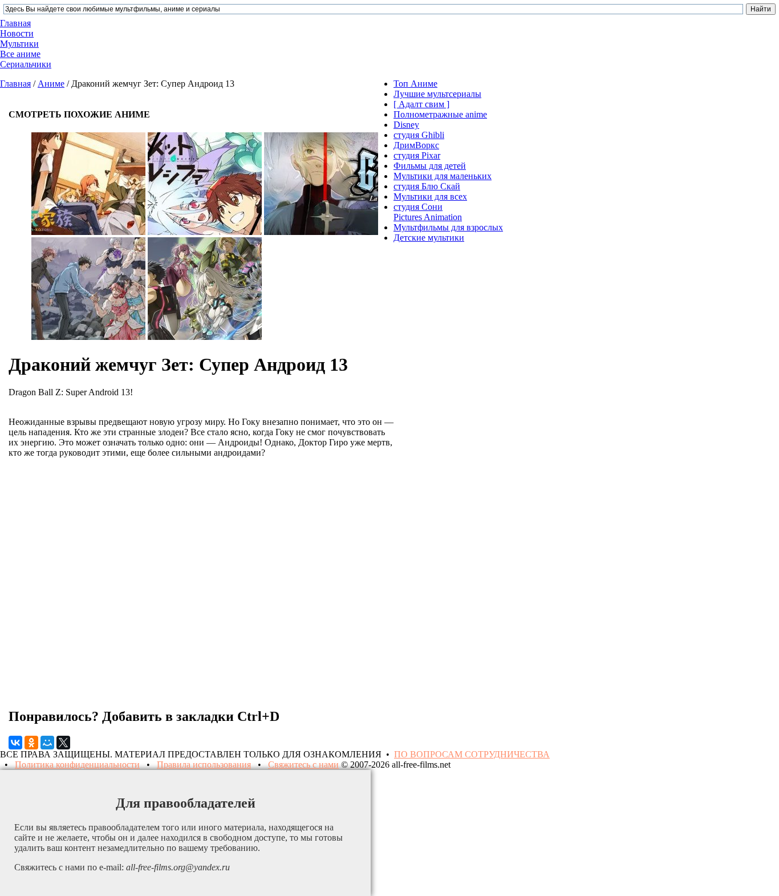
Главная (15, 83)
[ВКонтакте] (15, 742)
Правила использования (204, 764)
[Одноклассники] (31, 742)
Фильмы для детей (429, 166)
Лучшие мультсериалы (437, 94)
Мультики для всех (430, 196)
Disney (406, 124)
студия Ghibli (418, 135)
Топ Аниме (415, 83)
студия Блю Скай (426, 186)
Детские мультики (428, 237)
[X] (63, 742)
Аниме (51, 83)
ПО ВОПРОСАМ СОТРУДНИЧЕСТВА (472, 754)
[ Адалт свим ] (421, 104)
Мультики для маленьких (442, 176)
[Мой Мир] (47, 742)
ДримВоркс (416, 145)
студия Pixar (416, 155)
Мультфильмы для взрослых (448, 227)
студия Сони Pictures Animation (427, 212)
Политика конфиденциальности (77, 764)
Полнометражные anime (440, 114)
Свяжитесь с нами (303, 764)
